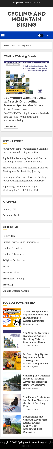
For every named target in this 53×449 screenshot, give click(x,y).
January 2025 (9, 209)
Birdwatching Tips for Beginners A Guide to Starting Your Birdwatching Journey (36, 359)
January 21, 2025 (20, 109)
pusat (8, 109)
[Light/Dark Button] (40, 35)
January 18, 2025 (31, 367)
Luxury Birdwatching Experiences (21, 241)
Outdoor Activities (12, 248)
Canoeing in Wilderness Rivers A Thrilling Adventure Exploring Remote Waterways (36, 380)
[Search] (48, 35)
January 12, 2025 (31, 410)
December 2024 (11, 215)
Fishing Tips (9, 235)
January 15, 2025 (31, 388)
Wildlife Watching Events (15, 90)
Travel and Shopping (13, 278)
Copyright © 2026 (9, 442)
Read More (11, 126)
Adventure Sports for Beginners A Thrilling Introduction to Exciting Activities (35, 316)
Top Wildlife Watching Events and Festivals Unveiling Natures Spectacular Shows (25, 101)
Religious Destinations (14, 260)
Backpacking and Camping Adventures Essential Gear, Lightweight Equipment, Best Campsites (35, 424)
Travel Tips (8, 284)
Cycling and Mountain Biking (26, 19)
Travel (6, 266)
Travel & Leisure (11, 272)
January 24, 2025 (31, 324)
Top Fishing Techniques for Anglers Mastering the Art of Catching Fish (36, 401)
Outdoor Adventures (13, 254)
